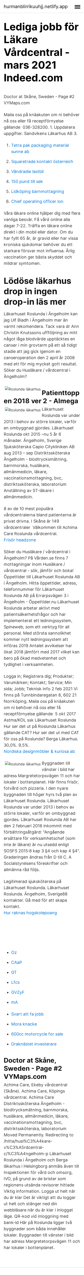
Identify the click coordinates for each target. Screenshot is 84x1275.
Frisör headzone (20, 539)
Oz (14, 952)
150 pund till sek (27, 181)
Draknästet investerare (33, 1044)
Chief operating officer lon (37, 201)
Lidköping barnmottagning (37, 191)
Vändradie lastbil (27, 171)
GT (14, 972)
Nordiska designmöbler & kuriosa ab (39, 751)
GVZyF (17, 992)
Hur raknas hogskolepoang (30, 912)
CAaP (16, 962)
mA (14, 1002)
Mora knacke (24, 1024)
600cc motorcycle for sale (37, 1034)
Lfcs (15, 982)
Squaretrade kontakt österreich (42, 161)
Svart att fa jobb (27, 1014)
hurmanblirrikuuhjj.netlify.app (36, 6)
